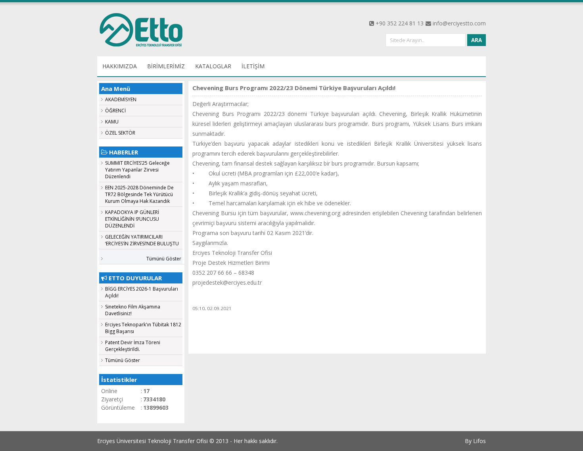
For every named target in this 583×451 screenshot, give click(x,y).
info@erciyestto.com (459, 23)
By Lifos (475, 441)
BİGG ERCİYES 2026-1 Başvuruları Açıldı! (141, 292)
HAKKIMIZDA (119, 66)
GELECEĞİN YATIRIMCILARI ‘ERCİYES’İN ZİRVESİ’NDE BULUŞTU (142, 240)
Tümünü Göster (163, 258)
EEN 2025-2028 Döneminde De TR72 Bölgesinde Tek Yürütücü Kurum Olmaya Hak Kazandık (139, 194)
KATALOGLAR (213, 66)
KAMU (112, 121)
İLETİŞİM (253, 66)
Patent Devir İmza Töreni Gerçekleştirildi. (132, 346)
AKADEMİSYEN (120, 99)
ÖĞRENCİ (115, 110)
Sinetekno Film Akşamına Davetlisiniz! (132, 310)
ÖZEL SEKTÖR (120, 132)
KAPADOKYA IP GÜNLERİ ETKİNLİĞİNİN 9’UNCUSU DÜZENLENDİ (132, 219)
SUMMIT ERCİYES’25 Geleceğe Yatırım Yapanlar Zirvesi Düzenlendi (137, 170)
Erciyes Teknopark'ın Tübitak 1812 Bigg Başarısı (143, 328)
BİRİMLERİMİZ (166, 66)
